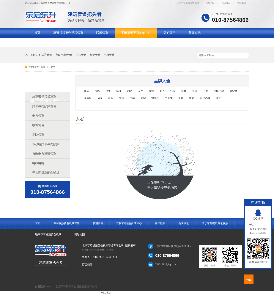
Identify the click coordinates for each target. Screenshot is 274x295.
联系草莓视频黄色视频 (188, 2)
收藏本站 (210, 2)
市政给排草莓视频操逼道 (47, 144)
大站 (143, 98)
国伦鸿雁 (205, 98)
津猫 (132, 98)
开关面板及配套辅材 (45, 172)
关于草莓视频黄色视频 (49, 42)
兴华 (194, 91)
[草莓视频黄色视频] (41, 21)
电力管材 (109, 54)
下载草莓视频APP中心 (136, 32)
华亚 (119, 91)
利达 (129, 91)
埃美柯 (155, 98)
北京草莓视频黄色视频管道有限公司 (76, 286)
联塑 (86, 91)
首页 (37, 32)
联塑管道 (102, 32)
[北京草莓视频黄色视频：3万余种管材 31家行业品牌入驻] (194, 38)
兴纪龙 (233, 91)
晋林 (183, 91)
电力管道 (38, 115)
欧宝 (218, 98)
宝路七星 (219, 91)
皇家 (180, 98)
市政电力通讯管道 (44, 153)
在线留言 (225, 2)
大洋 (151, 91)
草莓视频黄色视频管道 (68, 32)
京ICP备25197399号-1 (104, 257)
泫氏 (173, 91)
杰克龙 (169, 98)
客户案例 (170, 32)
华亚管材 (95, 54)
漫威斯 (88, 98)
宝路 (97, 91)
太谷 (53, 67)
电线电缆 (38, 163)
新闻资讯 (195, 32)
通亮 (191, 98)
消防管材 (81, 54)
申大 (205, 91)
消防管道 (38, 134)
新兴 (162, 91)
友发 (140, 91)
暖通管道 (47, 54)
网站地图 (241, 2)
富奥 (110, 98)
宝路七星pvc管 (64, 54)
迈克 (100, 98)
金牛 (108, 91)
